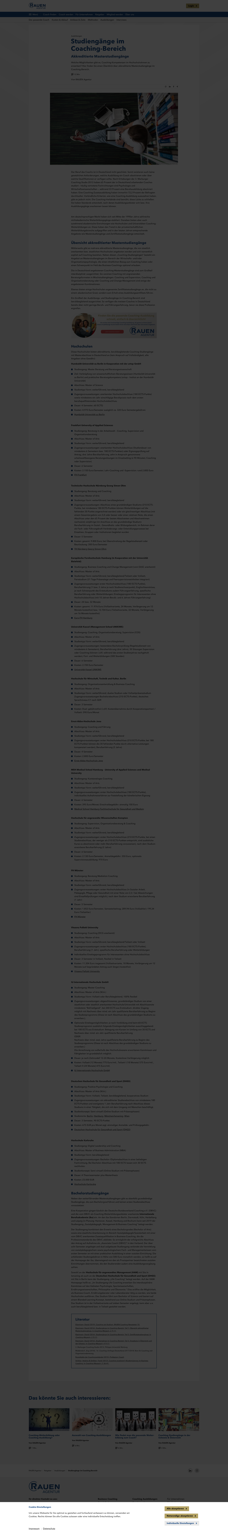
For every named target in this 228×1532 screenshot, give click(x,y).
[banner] (114, 766)
